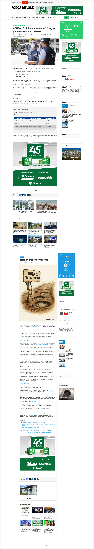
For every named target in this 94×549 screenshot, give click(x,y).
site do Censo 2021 (16, 88)
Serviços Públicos (21, 25)
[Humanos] (65, 106)
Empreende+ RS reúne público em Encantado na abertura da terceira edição (50, 245)
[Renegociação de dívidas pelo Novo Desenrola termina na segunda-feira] (20, 225)
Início (13, 17)
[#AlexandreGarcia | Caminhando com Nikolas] (65, 116)
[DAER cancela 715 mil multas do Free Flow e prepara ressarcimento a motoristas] (35, 225)
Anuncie (52, 17)
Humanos (70, 104)
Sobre (29, 17)
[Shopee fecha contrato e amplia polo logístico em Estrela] (35, 239)
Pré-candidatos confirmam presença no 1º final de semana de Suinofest (74, 110)
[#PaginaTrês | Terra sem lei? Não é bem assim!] (65, 121)
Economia (15, 25)
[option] (71, 154)
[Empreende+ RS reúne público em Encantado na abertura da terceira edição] (50, 239)
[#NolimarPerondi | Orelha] (65, 125)
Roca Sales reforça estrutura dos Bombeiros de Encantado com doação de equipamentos (50, 231)
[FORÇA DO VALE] (22, 8)
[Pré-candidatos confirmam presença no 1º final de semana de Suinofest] (65, 111)
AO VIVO (66, 17)
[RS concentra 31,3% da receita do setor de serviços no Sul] (20, 239)
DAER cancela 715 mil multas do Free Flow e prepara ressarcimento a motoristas (35, 231)
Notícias (18, 17)
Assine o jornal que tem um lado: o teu (40, 17)
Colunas (24, 17)
